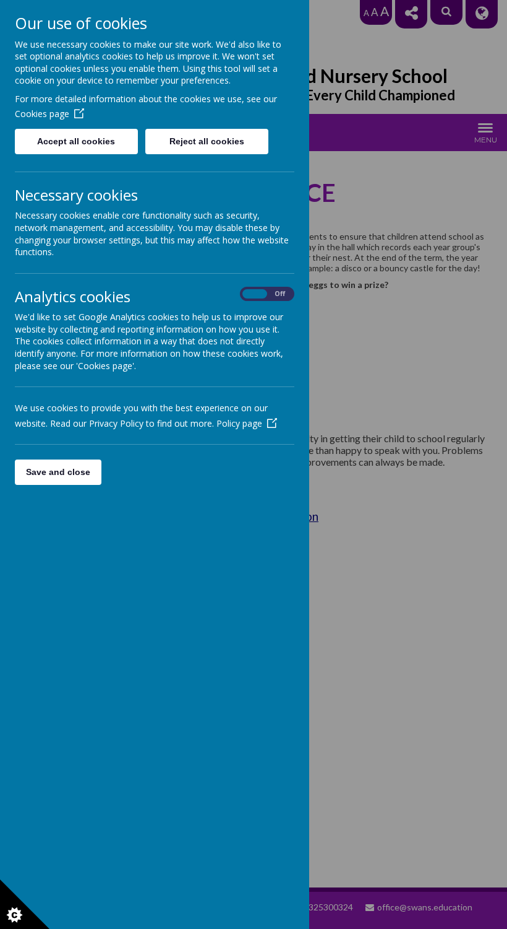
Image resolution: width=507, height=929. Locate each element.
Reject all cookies (206, 141)
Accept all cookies (76, 141)
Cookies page (42, 114)
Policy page (239, 423)
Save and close (58, 472)
